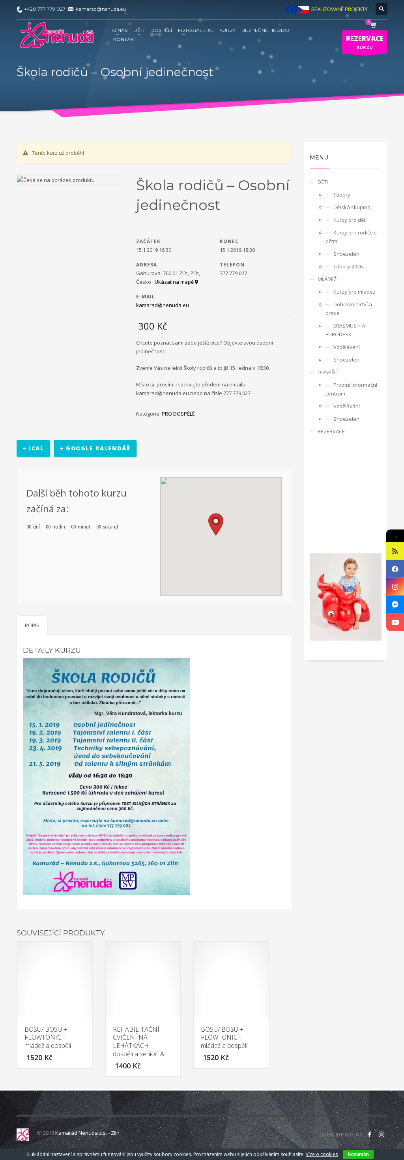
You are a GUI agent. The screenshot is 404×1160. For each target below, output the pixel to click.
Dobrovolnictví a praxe (348, 309)
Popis (32, 625)
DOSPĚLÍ (328, 372)
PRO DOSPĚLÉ (178, 413)
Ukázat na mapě (175, 281)
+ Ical (33, 448)
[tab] (32, 625)
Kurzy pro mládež (354, 291)
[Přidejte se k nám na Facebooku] (370, 1134)
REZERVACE (331, 431)
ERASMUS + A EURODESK (345, 330)
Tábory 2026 (348, 266)
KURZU (364, 42)
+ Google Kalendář (95, 448)
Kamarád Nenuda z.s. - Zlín (87, 1132)
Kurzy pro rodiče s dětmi (351, 237)
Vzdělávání (346, 346)
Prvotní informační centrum (351, 389)
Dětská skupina (351, 207)
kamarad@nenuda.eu (162, 305)
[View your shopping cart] (373, 25)
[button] (216, 525)
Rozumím (358, 1154)
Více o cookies (322, 1154)
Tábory (341, 194)
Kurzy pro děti (350, 219)
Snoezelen (346, 253)
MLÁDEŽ (327, 279)
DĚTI (323, 182)
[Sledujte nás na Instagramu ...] (381, 1134)
